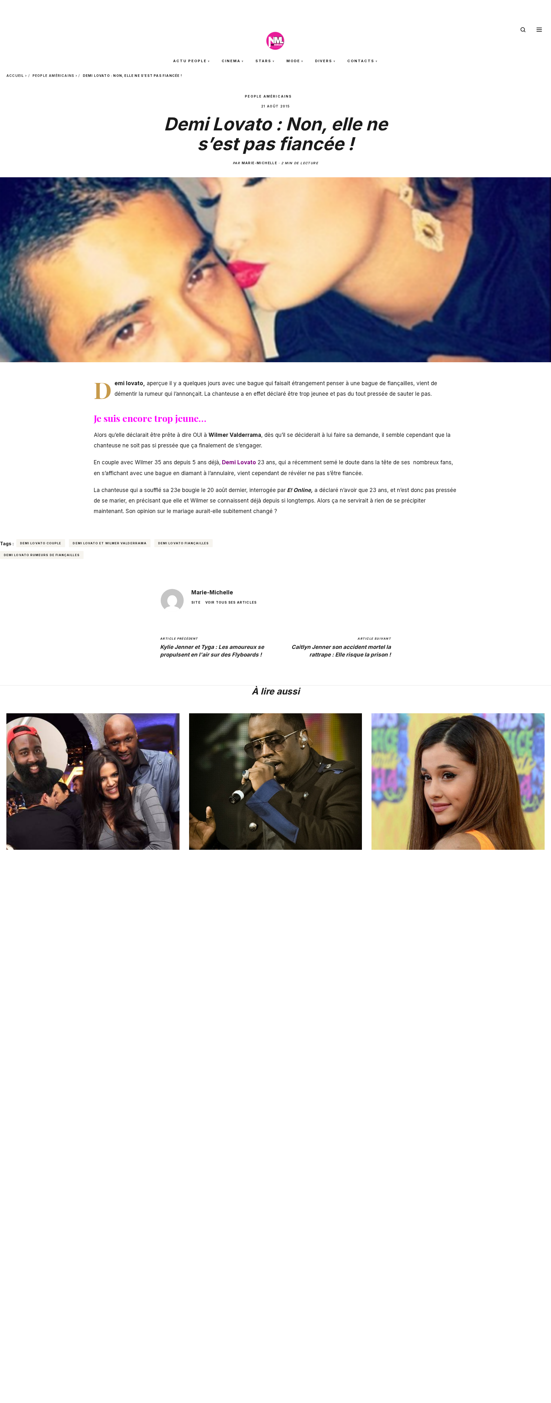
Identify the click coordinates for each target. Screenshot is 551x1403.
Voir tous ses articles (231, 602)
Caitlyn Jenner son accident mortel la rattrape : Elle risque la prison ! (341, 647)
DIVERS (323, 61)
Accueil (15, 75)
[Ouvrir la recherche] (523, 30)
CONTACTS (360, 61)
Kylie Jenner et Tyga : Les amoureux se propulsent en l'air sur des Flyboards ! (212, 647)
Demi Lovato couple (40, 543)
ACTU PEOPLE (190, 61)
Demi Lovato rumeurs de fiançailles (42, 555)
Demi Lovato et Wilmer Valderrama (110, 543)
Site (196, 602)
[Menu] (539, 29)
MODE (293, 61)
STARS (263, 61)
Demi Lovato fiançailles (183, 543)
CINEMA (231, 61)
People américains (53, 75)
